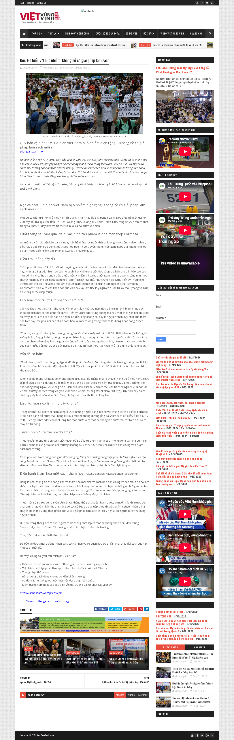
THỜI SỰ (35, 33)
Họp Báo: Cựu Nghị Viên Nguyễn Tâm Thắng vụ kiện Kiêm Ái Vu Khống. (126, 660)
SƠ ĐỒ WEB (131, 33)
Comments (199, 647)
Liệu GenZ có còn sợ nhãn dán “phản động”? (181, 369)
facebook (143, 695)
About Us (30, 2)
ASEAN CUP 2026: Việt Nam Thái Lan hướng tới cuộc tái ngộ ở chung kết (182, 622)
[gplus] (212, 3)
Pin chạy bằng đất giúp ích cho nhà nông (179, 458)
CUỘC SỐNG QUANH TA (108, 33)
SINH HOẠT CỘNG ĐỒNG (77, 33)
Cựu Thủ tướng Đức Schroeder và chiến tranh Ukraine (76, 45)
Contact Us (41, 2)
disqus (131, 695)
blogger (120, 695)
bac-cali (28, 649)
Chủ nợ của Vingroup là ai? (171, 357)
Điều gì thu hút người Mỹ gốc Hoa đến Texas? (181, 466)
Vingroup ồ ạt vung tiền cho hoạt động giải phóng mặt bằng (184, 363)
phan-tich (121, 45)
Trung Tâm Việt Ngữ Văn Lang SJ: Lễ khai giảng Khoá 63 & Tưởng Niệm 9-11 (85, 660)
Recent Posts (170, 647)
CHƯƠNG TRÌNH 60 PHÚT (169, 612)
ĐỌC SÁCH (149, 33)
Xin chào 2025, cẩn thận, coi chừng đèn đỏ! (180, 403)
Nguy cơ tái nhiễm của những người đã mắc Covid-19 (153, 45)
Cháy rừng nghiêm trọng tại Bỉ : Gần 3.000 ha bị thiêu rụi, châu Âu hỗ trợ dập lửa (183, 637)
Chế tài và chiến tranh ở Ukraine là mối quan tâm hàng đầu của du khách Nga (184, 474)
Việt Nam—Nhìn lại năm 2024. (173, 417)
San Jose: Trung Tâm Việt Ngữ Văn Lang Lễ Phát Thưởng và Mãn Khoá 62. (182, 70)
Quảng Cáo (196, 33)
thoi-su (86, 67)
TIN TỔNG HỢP (164, 616)
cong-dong (73, 653)
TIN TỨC (52, 33)
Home (22, 2)
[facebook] (202, 3)
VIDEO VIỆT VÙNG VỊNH (172, 33)
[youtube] (197, 3)
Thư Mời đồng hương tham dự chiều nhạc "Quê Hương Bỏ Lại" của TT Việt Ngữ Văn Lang (43, 658)
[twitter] (207, 3)
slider (78, 67)
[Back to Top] (212, 735)
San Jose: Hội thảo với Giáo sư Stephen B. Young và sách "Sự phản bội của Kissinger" (191, 700)
